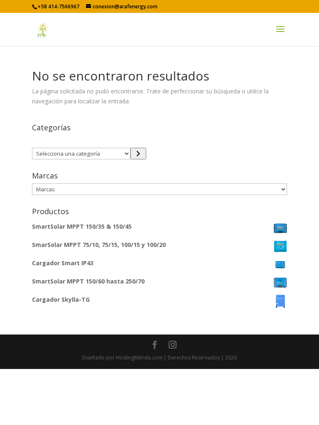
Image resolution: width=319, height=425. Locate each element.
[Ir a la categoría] (138, 153)
